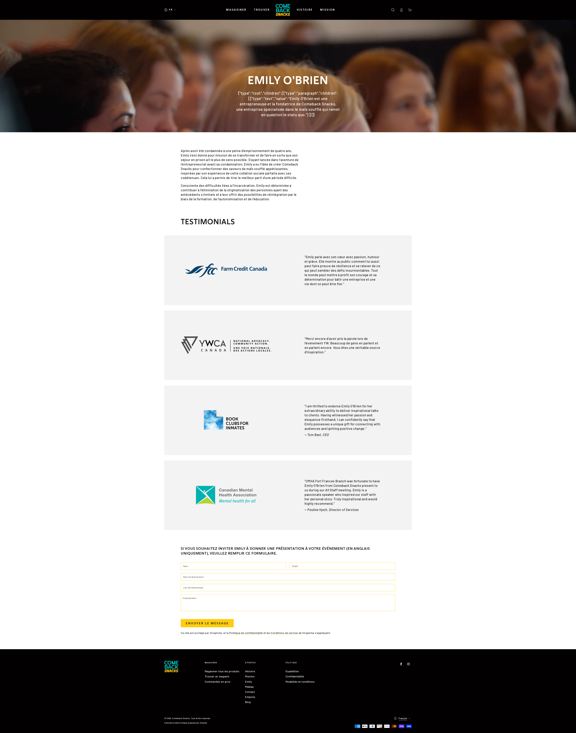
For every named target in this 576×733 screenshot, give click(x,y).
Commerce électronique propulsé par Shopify (185, 723)
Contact (250, 691)
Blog (248, 702)
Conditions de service (284, 632)
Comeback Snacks (181, 718)
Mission (250, 676)
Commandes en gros (218, 681)
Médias (249, 686)
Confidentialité (295, 676)
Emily (248, 681)
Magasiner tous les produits (222, 671)
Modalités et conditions (300, 681)
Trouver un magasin (217, 676)
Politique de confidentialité (245, 632)
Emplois (250, 697)
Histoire (250, 671)
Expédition (292, 671)
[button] (392, 9)
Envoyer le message (207, 623)
